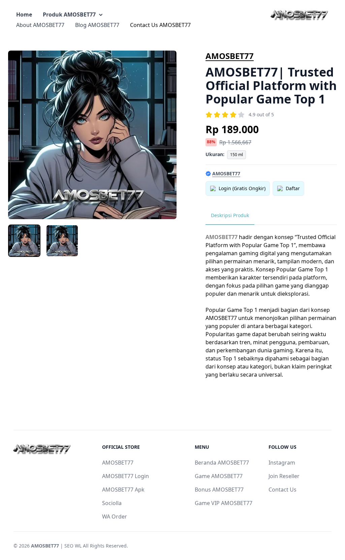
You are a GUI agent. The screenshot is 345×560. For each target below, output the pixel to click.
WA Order (114, 516)
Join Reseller (284, 476)
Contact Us (282, 489)
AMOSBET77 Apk (123, 489)
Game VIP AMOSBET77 (223, 503)
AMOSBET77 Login (125, 476)
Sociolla (112, 503)
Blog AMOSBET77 (97, 25)
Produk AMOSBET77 (69, 14)
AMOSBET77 (230, 55)
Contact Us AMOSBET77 (160, 25)
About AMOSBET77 (40, 25)
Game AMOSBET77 (219, 476)
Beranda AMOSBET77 (222, 462)
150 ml (236, 154)
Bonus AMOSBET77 (219, 489)
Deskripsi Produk (230, 215)
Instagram (282, 462)
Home (24, 14)
